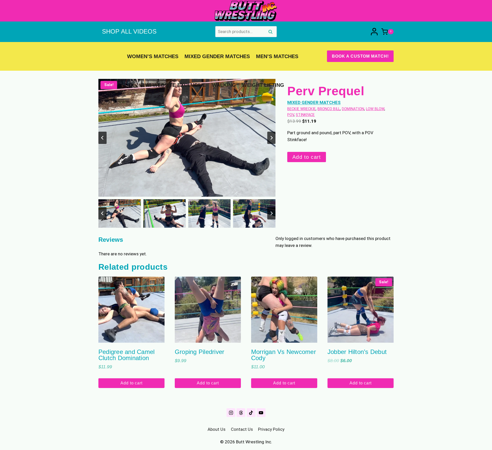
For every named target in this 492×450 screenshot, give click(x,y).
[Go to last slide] (102, 138)
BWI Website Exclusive (173, 85)
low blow (375, 109)
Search (272, 32)
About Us (216, 429)
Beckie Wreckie (301, 109)
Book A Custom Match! (360, 56)
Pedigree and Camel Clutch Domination (126, 354)
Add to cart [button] (131, 383)
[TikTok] (251, 412)
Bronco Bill (328, 109)
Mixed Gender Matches (217, 56)
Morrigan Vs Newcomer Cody (283, 354)
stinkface (305, 115)
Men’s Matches (277, 56)
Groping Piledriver (199, 351)
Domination (353, 109)
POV (290, 115)
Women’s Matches (152, 56)
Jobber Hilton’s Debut (357, 351)
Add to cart (306, 157)
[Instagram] (231, 412)
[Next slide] (271, 138)
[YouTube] (261, 412)
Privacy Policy (271, 429)
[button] (119, 213)
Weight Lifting (263, 85)
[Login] (374, 31)
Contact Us (242, 429)
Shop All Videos (129, 31)
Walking (224, 85)
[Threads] (241, 412)
